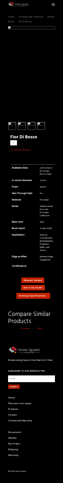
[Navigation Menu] (53, 4)
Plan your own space (19, 403)
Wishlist (12, 437)
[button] (20, 150)
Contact (12, 414)
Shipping (13, 449)
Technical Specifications (32, 295)
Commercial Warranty (20, 420)
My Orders (14, 443)
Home (11, 16)
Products (13, 409)
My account (14, 432)
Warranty (13, 455)
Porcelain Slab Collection (30, 16)
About (11, 397)
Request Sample (33, 280)
